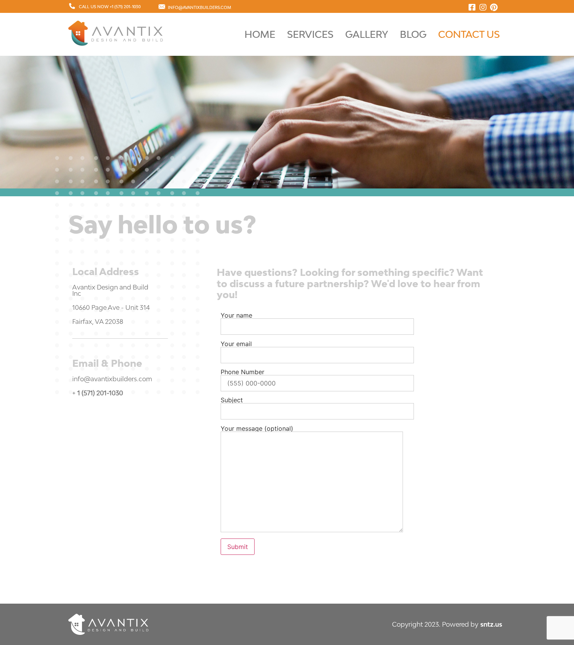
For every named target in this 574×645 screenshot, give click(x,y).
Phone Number (242, 372)
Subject (232, 400)
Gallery (366, 34)
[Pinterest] (493, 7)
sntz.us (491, 624)
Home (259, 34)
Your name (236, 315)
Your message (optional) (257, 428)
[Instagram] (483, 7)
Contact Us (469, 34)
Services (310, 34)
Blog (413, 34)
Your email (236, 344)
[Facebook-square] (472, 7)
